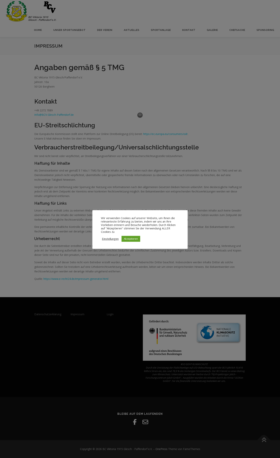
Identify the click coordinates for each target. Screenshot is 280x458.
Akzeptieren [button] (131, 238)
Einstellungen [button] (110, 238)
